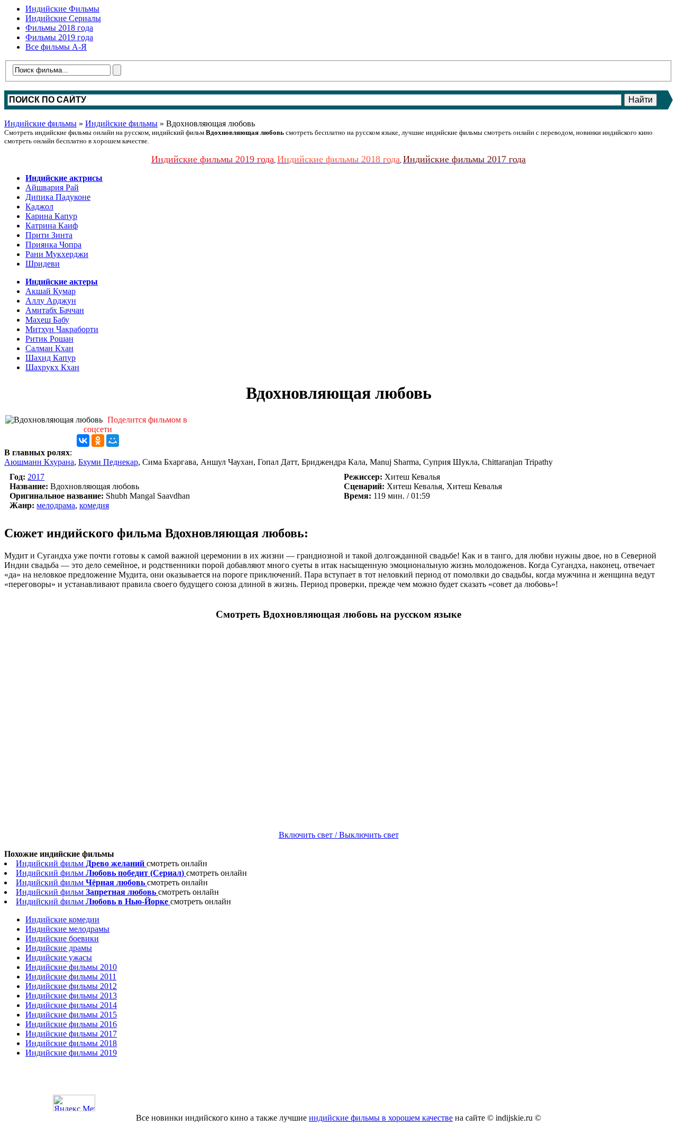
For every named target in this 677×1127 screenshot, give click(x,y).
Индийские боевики (62, 938)
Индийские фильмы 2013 (71, 995)
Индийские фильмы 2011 (70, 976)
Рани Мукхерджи (56, 254)
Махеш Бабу (47, 319)
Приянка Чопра (53, 244)
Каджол (39, 206)
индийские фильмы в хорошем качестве (381, 1117)
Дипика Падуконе (57, 197)
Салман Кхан (49, 348)
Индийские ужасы (58, 957)
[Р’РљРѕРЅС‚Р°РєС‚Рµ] (83, 440)
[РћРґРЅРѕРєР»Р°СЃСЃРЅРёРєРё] (98, 440)
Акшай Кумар (50, 291)
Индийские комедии (62, 919)
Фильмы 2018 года (59, 27)
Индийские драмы (58, 947)
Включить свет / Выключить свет (339, 834)
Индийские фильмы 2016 (71, 1024)
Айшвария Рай (52, 187)
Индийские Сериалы (63, 18)
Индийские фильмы (40, 123)
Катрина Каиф (51, 225)
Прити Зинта (48, 235)
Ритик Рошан (49, 338)
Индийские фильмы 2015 (71, 1014)
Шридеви (42, 263)
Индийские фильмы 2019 (71, 1052)
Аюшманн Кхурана (39, 461)
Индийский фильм (80, 863)
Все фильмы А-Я (56, 46)
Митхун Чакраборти (61, 329)
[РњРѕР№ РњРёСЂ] (112, 440)
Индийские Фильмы (62, 8)
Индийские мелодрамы (67, 928)
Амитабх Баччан (54, 310)
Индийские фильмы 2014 (71, 1005)
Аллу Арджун (50, 300)
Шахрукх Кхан (52, 367)
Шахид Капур (50, 357)
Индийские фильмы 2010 (71, 967)
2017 (36, 476)
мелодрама (55, 505)
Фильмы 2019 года (59, 37)
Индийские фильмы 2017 (71, 1033)
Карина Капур (51, 216)
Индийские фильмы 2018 (71, 1043)
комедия (94, 505)
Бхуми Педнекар (108, 461)
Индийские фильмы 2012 (71, 986)
